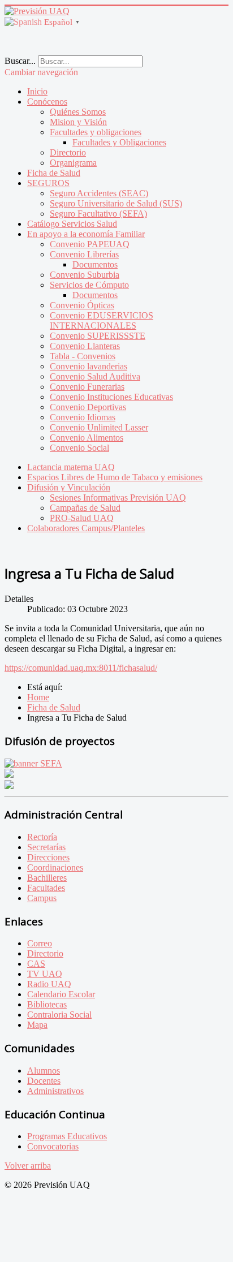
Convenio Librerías (84, 254)
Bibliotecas (47, 1004)
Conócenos (47, 101)
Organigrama (73, 162)
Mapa (37, 1025)
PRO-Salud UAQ (82, 518)
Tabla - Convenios (82, 356)
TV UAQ (44, 974)
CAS (36, 963)
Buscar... (20, 61)
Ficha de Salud (53, 173)
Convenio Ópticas (82, 305)
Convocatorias (53, 1146)
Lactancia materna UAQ (71, 467)
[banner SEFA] (33, 763)
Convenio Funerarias (87, 386)
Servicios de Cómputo (89, 285)
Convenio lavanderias (88, 366)
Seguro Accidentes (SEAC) (99, 193)
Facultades (46, 888)
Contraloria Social (59, 1014)
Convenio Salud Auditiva (95, 376)
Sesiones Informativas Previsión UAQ (118, 497)
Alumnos (43, 1070)
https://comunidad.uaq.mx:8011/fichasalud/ (81, 668)
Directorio (68, 152)
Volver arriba (28, 1165)
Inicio (37, 91)
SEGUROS (48, 183)
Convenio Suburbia (84, 274)
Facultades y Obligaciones (119, 142)
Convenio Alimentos (86, 437)
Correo (39, 943)
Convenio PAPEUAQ (90, 244)
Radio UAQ (49, 984)
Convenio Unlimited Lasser (99, 427)
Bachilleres (47, 877)
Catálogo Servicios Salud (72, 224)
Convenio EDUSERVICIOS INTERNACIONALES (101, 320)
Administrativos (55, 1091)
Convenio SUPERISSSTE (97, 336)
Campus (42, 898)
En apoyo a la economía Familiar (86, 234)
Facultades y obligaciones (95, 132)
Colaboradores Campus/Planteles (86, 528)
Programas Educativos (67, 1136)
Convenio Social (79, 448)
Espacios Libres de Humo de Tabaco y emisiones (114, 477)
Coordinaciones (55, 867)
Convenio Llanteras (85, 346)
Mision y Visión (78, 122)
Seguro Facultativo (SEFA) (98, 213)
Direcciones (48, 857)
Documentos (95, 264)
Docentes (44, 1081)
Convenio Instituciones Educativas (111, 397)
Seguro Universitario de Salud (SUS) (116, 203)
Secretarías (46, 847)
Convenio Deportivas (88, 407)
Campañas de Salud (85, 507)
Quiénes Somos (78, 112)
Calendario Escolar (61, 994)
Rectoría (42, 837)
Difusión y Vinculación (68, 487)
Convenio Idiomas (82, 417)
